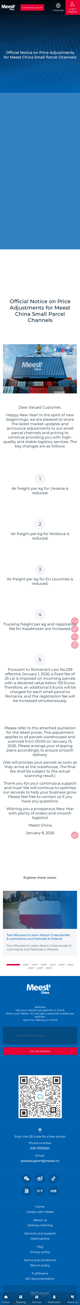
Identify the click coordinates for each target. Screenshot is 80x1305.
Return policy (40, 1265)
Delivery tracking (40, 1225)
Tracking (20, 1302)
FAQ (40, 1247)
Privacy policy (40, 1252)
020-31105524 (40, 1148)
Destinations (40, 1238)
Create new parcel (32, 7)
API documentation (40, 1278)
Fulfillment (40, 1273)
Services (36, 1302)
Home (5, 1302)
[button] (13, 964)
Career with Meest (40, 1212)
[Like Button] (74, 835)
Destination (54, 1302)
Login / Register (72, 10)
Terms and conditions (40, 1260)
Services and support (40, 1233)
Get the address (40, 1051)
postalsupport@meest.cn (40, 1161)
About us (72, 1302)
